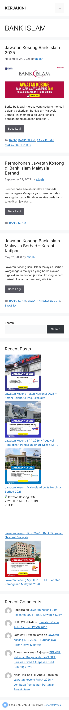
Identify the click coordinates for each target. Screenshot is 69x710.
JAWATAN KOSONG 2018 (44, 300)
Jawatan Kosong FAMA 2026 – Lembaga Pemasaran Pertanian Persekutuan (34, 684)
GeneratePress (52, 704)
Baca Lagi (14, 128)
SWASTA (10, 305)
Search (9, 322)
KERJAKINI (15, 8)
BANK (13, 140)
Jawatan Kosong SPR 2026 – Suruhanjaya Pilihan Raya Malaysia (36, 639)
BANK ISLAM (26, 140)
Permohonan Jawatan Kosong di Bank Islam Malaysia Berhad (34, 168)
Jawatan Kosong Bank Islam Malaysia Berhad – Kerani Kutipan (32, 245)
